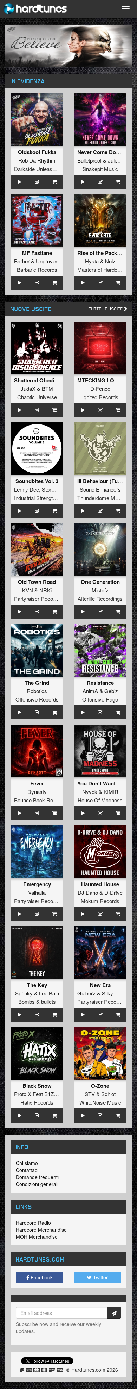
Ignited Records (100, 397)
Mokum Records (100, 900)
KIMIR (111, 791)
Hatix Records (36, 1102)
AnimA (90, 690)
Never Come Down (100, 152)
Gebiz (111, 690)
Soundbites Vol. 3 (36, 481)
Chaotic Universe (37, 397)
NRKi (45, 590)
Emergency (37, 884)
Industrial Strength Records (45, 497)
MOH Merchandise (37, 1236)
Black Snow (37, 1086)
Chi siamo (27, 1162)
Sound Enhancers (100, 489)
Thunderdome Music (101, 497)
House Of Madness (100, 800)
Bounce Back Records (40, 800)
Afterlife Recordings (100, 598)
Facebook (41, 1277)
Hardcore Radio (33, 1222)
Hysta (92, 261)
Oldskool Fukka (37, 152)
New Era (100, 985)
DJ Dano (88, 892)
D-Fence (100, 388)
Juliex (114, 160)
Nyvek (89, 791)
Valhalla (37, 892)
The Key (37, 985)
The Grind (37, 682)
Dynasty (37, 791)
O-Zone (100, 1086)
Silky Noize (115, 993)
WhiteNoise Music (100, 1102)
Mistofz (100, 590)
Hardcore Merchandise (41, 1229)
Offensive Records (37, 699)
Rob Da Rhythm (37, 160)
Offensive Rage (100, 699)
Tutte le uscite (106, 308)
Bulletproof (89, 160)
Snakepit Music (100, 168)
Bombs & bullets (37, 1001)
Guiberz (86, 993)
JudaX (28, 388)
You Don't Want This (102, 783)
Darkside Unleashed (37, 168)
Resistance (100, 682)
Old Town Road (37, 582)
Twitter (100, 1277)
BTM (47, 388)
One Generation (100, 582)
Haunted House (100, 884)
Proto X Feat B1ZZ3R (39, 1094)
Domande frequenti (37, 1176)
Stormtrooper (57, 489)
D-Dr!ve (113, 892)
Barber (22, 261)
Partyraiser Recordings (40, 598)
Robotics (37, 690)
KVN (27, 590)
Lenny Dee (26, 489)
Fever (37, 783)
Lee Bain (49, 993)
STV (90, 1094)
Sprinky (24, 993)
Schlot (108, 1094)
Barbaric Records (37, 269)
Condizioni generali (37, 1183)
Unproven (47, 261)
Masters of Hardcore (101, 269)
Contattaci (27, 1169)
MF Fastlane (37, 253)
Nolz (110, 261)
